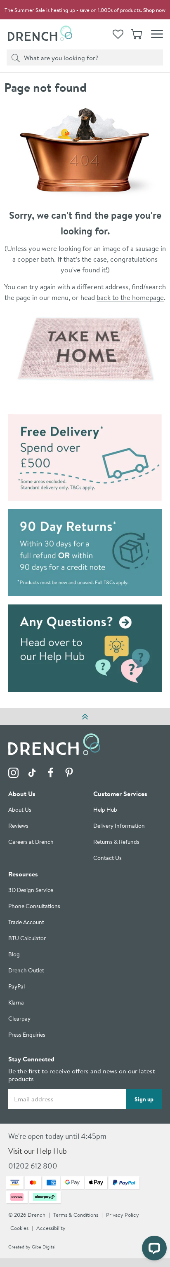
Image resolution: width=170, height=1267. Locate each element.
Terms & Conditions (75, 1214)
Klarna (16, 1003)
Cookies (19, 1228)
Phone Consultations (34, 906)
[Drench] (85, 349)
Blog (14, 954)
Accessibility (51, 1228)
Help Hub (105, 810)
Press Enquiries (26, 1035)
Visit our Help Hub (37, 1151)
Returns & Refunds (116, 842)
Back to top (85, 716)
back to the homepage (130, 297)
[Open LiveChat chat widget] (154, 1248)
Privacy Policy (122, 1214)
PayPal (16, 987)
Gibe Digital (44, 1247)
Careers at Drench (31, 842)
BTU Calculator (27, 938)
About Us (19, 810)
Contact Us (107, 858)
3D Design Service (30, 890)
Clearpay (19, 1019)
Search (14, 57)
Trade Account (26, 922)
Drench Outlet (26, 970)
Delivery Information (119, 826)
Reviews (18, 826)
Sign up (144, 1099)
